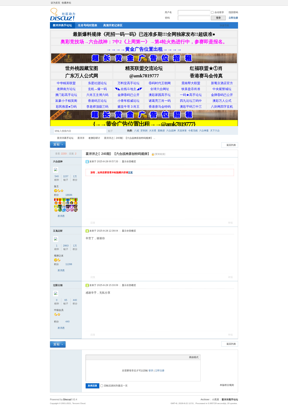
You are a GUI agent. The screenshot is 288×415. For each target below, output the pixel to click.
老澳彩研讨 (94, 138)
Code (112, 357)
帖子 (110, 131)
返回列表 (231, 145)
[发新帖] (58, 144)
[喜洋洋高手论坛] (62, 19)
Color (93, 357)
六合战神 (171, 130)
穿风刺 (144, 130)
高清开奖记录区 (112, 25)
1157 (65, 176)
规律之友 (58, 255)
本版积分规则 (227, 385)
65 (65, 300)
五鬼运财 (57, 230)
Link (102, 357)
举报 (230, 222)
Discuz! (67, 399)
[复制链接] (160, 154)
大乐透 (152, 130)
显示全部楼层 (129, 161)
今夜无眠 (193, 130)
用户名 (168, 12)
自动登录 (219, 12)
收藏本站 (66, 2)
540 (57, 176)
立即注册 (233, 17)
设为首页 (55, 2)
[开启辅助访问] (233, 3)
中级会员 (58, 310)
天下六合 (215, 130)
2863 (66, 245)
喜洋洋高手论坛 (62, 25)
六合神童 (204, 130)
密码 (167, 17)
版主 (56, 186)
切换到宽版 (236, 3)
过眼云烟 (57, 285)
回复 (130, 172)
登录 (151, 370)
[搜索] (122, 131)
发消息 (61, 216)
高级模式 (193, 357)
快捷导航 (224, 25)
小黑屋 (215, 399)
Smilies (117, 357)
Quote (107, 357)
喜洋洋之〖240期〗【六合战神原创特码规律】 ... (129, 138)
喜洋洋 (80, 138)
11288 (68, 264)
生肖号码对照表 (87, 25)
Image (98, 357)
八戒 (136, 130)
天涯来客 (182, 130)
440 (75, 300)
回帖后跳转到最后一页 (116, 385)
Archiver (205, 399)
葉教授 (161, 130)
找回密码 (233, 12)
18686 (68, 195)
